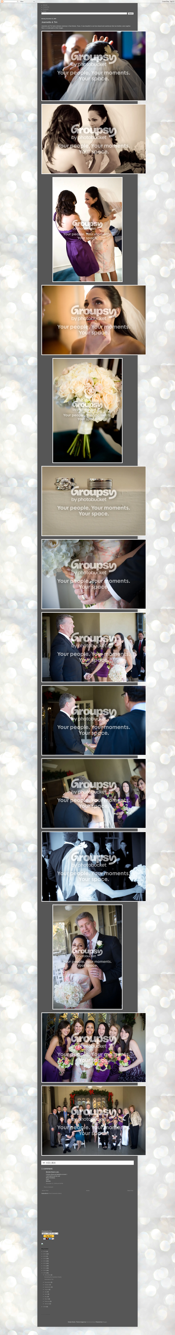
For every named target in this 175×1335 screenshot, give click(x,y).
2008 (44, 1306)
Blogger (105, 1322)
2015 (44, 1258)
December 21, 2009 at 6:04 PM (54, 1183)
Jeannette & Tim (48, 1279)
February (47, 1301)
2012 (44, 1266)
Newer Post (45, 1190)
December (48, 1275)
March (46, 1299)
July (46, 1292)
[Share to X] (51, 1163)
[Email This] (47, 1163)
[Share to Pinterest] (55, 1163)
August (47, 1289)
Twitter (44, 11)
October (47, 1284)
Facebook (45, 9)
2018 (44, 1251)
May (46, 1296)
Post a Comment (48, 1187)
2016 (44, 1256)
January (47, 1303)
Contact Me (46, 7)
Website (45, 5)
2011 (44, 1268)
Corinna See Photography (45, 1314)
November (48, 1282)
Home (88, 1190)
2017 (44, 1254)
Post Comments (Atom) (55, 1193)
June (46, 1294)
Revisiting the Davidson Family (52, 1277)
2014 (44, 1261)
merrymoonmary (90, 1322)
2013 (44, 1263)
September (48, 1287)
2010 (44, 1270)
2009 (44, 1273)
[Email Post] (43, 1162)
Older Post (130, 1190)
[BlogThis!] (49, 1163)
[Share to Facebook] (53, 1163)
